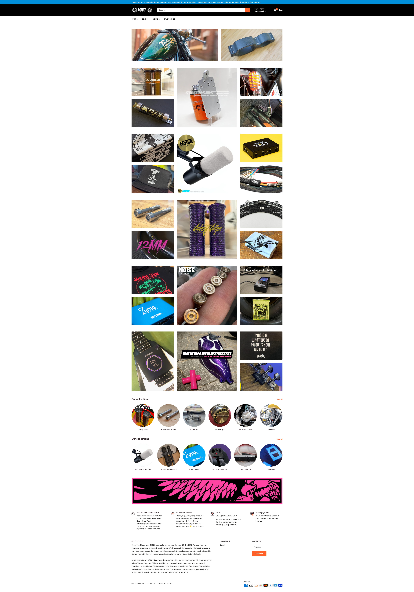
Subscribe (259, 553)
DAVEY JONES (169, 19)
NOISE (155, 19)
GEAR (144, 19)
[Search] (247, 10)
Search (222, 545)
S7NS (134, 19)
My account (259, 11)
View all (280, 399)
